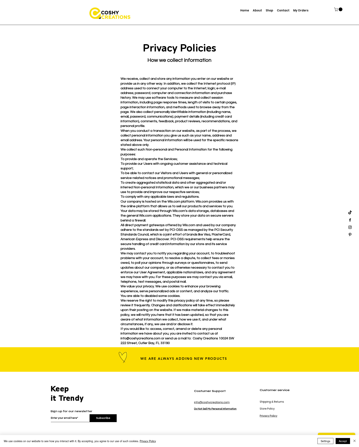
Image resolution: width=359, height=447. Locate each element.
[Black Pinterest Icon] (350, 234)
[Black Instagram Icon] (350, 227)
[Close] (354, 441)
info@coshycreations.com (140, 338)
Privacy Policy (268, 416)
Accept (343, 441)
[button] (338, 9)
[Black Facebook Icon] (350, 220)
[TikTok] (350, 212)
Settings (325, 441)
